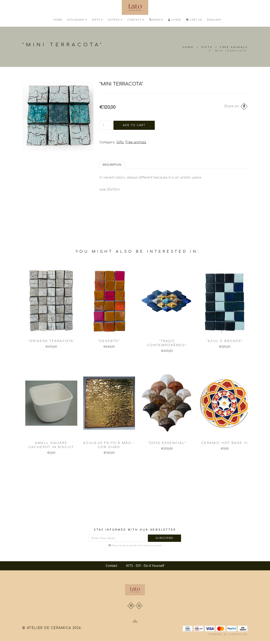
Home (58, 19)
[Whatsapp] (139, 605)
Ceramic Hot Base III (224, 443)
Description (112, 164)
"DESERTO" (109, 341)
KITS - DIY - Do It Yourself (145, 565)
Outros (114, 19)
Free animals (234, 47)
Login (176, 19)
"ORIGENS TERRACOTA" (51, 341)
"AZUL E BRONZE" (224, 341)
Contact (135, 19)
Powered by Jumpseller (228, 634)
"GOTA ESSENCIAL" (167, 443)
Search (157, 19)
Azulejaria (76, 19)
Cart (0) (195, 19)
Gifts (96, 19)
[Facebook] (244, 106)
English (213, 19)
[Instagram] (130, 605)
